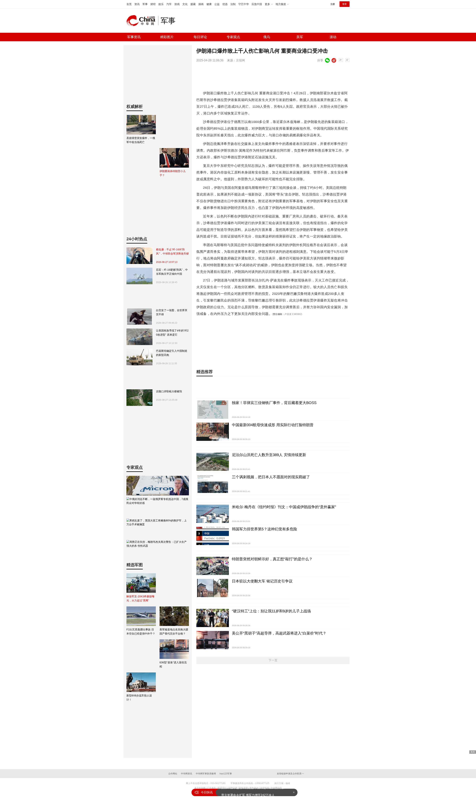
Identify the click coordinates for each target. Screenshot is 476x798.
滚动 (333, 37)
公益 (217, 4)
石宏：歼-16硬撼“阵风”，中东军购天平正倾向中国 (172, 271)
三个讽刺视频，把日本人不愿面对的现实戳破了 (271, 477)
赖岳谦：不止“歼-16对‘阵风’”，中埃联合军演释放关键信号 (172, 252)
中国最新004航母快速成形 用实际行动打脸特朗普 (272, 425)
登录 (344, 4)
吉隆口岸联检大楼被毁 (169, 391)
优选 (225, 4)
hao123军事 (226, 773)
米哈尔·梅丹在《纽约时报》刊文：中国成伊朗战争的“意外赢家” (284, 507)
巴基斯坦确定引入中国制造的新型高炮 (171, 352)
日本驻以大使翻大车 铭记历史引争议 (262, 581)
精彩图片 (167, 37)
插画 (201, 4)
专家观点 (233, 37)
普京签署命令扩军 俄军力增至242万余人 (248, 792)
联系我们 (222, 788)
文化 (185, 4)
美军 (299, 37)
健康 (209, 4)
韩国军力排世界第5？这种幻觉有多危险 (264, 529)
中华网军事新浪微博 (206, 773)
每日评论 (200, 37)
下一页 (272, 660)
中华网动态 (276, 788)
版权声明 (243, 788)
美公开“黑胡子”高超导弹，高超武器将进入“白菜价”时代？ (279, 633)
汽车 (169, 4)
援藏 (193, 4)
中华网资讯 (186, 773)
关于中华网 (199, 788)
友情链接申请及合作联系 (290, 773)
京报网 (240, 60)
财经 (153, 4)
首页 (129, 4)
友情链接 (264, 788)
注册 (332, 4)
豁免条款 (254, 788)
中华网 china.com (142, 20)
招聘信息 (232, 788)
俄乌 (266, 37)
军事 (145, 4)
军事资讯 (134, 37)
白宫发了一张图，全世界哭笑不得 (171, 312)
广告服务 (211, 788)
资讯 (137, 4)
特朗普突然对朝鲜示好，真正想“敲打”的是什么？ (272, 559)
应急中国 (257, 4)
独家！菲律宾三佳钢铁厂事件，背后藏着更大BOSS (274, 403)
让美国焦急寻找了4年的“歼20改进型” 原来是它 (172, 332)
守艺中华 (243, 4)
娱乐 (161, 4)
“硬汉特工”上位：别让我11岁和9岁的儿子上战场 (271, 611)
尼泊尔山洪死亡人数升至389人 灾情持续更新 (269, 455)
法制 (233, 4)
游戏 (177, 4)
